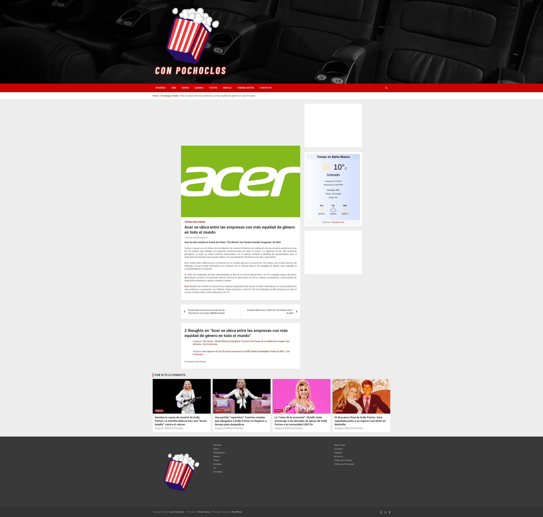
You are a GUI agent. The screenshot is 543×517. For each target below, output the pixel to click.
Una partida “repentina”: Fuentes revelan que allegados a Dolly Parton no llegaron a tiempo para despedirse (241, 421)
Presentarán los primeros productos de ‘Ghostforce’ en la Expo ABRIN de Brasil (206, 311)
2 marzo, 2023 (191, 237)
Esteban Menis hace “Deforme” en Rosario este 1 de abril (270, 311)
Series (185, 88)
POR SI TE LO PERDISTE (170, 375)
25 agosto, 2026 (162, 428)
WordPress (237, 512)
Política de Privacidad (344, 464)
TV (214, 468)
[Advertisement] (240, 125)
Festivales (218, 471)
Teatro (213, 88)
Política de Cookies (343, 460)
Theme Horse (203, 512)
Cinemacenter (245, 88)
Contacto (266, 88)
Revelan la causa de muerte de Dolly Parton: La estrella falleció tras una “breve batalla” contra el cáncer (181, 421)
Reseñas (160, 88)
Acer (187, 277)
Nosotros (338, 456)
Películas (217, 445)
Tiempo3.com (338, 222)
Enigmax (338, 452)
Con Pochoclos (176, 428)
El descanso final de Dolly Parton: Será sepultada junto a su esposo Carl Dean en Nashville (360, 421)
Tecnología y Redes (195, 222)
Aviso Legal (339, 445)
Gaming (199, 88)
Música (227, 88)
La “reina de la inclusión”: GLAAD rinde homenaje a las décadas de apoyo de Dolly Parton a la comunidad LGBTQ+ (301, 421)
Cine (173, 88)
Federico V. (203, 237)
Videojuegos (219, 452)
